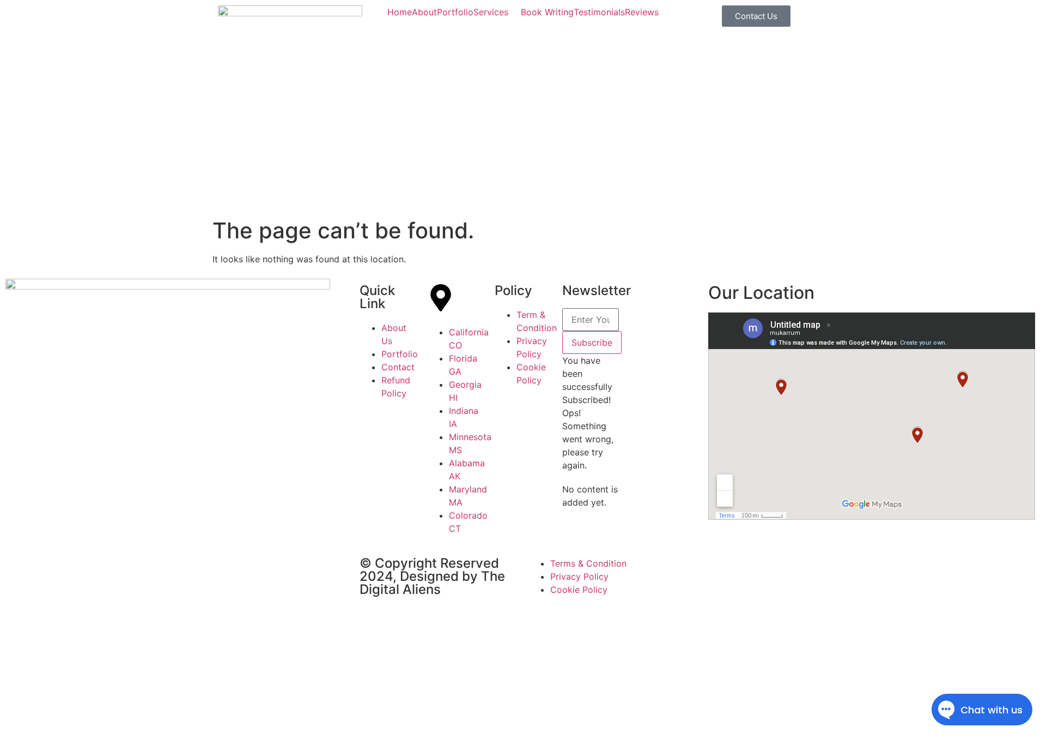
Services (490, 12)
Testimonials (599, 12)
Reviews (642, 12)
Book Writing (547, 12)
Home (399, 12)
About (424, 12)
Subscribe (591, 342)
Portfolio (455, 12)
